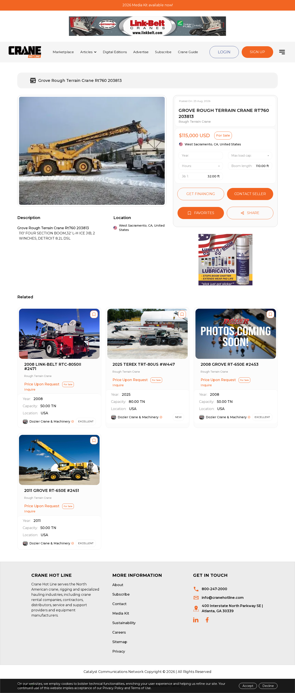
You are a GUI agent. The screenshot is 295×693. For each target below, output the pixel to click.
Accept (248, 686)
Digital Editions (115, 52)
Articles (86, 52)
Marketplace (63, 52)
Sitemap (119, 642)
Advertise (141, 52)
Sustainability (124, 623)
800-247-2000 (214, 589)
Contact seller (250, 194)
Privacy (118, 651)
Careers (119, 632)
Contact (119, 604)
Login (224, 52)
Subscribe (163, 52)
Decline (268, 686)
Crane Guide (188, 52)
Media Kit (120, 613)
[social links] (195, 620)
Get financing (200, 194)
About (117, 585)
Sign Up (257, 52)
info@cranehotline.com (223, 598)
